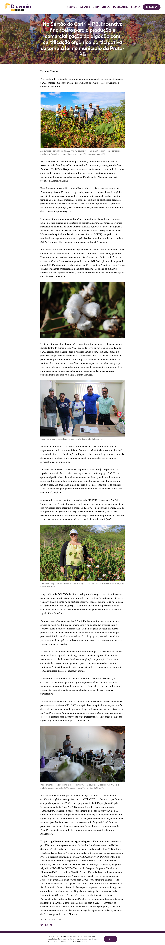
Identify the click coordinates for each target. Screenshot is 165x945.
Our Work (84, 7)
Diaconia (17, 7)
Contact (135, 7)
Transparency (120, 7)
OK (110, 939)
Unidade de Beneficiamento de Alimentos (94, 632)
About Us (72, 7)
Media (96, 7)
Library (106, 7)
